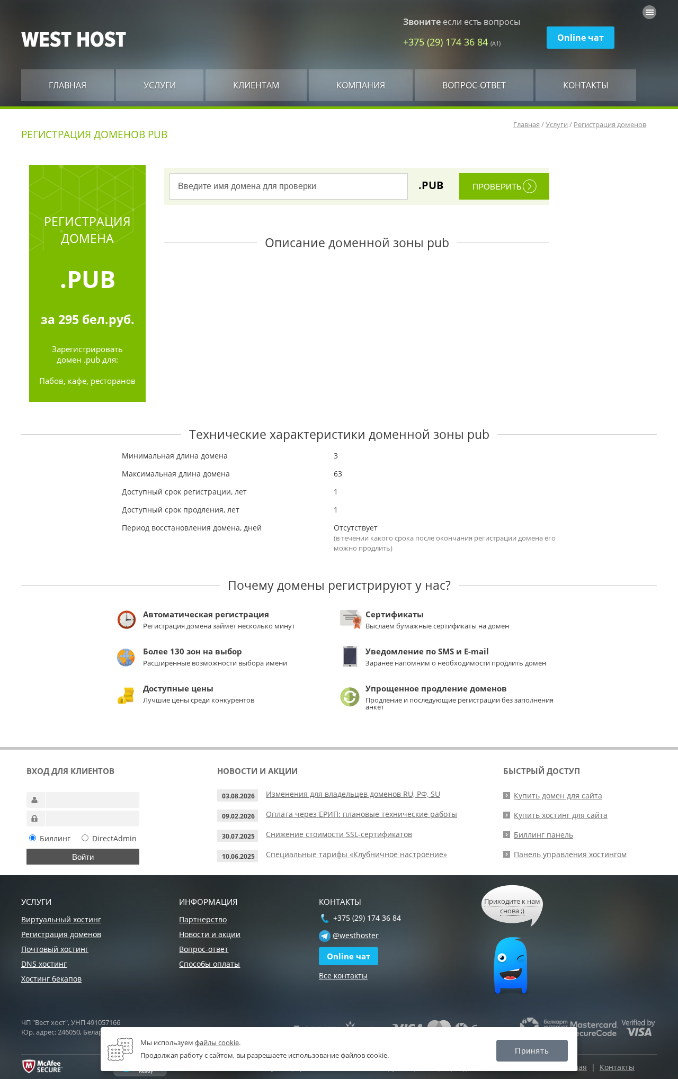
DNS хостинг (44, 964)
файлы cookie (217, 1042)
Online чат (580, 37)
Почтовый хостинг (54, 949)
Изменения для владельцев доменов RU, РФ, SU (353, 794)
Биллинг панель (543, 835)
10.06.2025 (238, 856)
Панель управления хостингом (570, 854)
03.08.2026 (238, 796)
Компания (360, 85)
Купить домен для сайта (558, 795)
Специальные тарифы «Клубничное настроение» (356, 854)
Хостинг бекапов (51, 979)
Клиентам (256, 85)
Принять (532, 1050)
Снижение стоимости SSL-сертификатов (339, 834)
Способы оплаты (209, 964)
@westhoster (356, 935)
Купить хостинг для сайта (561, 815)
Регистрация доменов (610, 124)
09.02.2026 (238, 816)
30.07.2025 (238, 836)
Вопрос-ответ (474, 85)
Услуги (160, 85)
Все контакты (343, 975)
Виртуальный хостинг (61, 919)
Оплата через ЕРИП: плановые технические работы (361, 814)
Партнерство (203, 919)
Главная (67, 85)
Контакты (586, 85)
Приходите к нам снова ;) (512, 905)
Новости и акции (209, 934)
